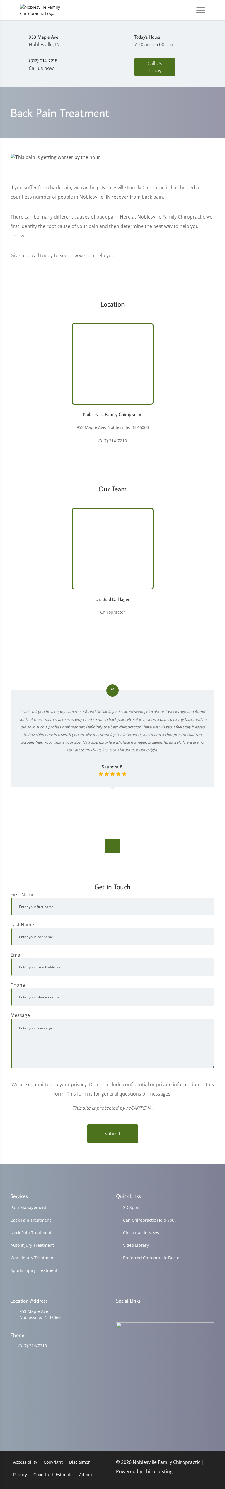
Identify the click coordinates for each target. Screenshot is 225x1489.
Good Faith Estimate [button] (53, 1474)
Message (20, 1015)
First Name (23, 894)
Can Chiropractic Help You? (149, 1220)
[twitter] (164, 1312)
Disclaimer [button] (79, 1462)
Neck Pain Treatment (31, 1232)
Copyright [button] (53, 1462)
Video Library (136, 1245)
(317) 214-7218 (32, 1346)
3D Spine (132, 1207)
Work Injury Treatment (33, 1258)
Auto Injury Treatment (32, 1245)
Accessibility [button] (25, 1462)
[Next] (112, 846)
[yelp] (148, 1312)
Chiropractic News (141, 1232)
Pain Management (28, 1207)
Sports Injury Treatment (34, 1270)
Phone (18, 985)
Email (18, 955)
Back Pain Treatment (31, 1220)
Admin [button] (85, 1474)
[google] (118, 1312)
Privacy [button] (20, 1474)
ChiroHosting (158, 1471)
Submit (112, 1133)
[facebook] (134, 1312)
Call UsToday (154, 67)
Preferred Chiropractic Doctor (152, 1258)
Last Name (22, 924)
